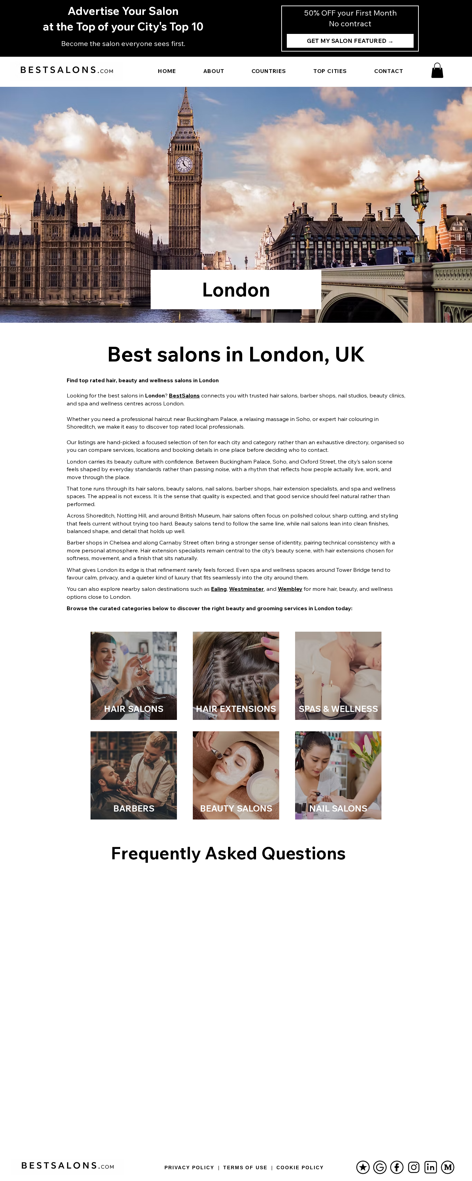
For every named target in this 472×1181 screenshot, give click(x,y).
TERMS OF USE (245, 1167)
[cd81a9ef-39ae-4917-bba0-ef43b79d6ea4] (430, 1167)
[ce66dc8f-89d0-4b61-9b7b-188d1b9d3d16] (447, 1167)
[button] (437, 70)
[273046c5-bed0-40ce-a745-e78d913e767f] (414, 1167)
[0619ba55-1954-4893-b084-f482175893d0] (397, 1167)
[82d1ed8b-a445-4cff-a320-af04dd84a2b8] (380, 1167)
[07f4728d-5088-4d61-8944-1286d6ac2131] (363, 1167)
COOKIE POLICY (299, 1167)
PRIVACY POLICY (189, 1167)
